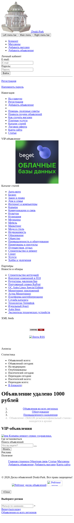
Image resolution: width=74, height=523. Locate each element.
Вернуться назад (11, 509)
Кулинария (14, 216)
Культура (13, 213)
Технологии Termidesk (21, 303)
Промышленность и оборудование (28, 241)
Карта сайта (15, 129)
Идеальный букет (18, 306)
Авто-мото (14, 191)
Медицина (14, 219)
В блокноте (15, 385)
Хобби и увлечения (19, 260)
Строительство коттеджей (23, 275)
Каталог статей (17, 123)
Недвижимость (17, 232)
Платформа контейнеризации (25, 296)
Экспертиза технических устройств (29, 312)
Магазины (14, 44)
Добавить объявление (21, 50)
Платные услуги (18, 120)
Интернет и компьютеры (22, 204)
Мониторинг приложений (23, 290)
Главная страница (19, 461)
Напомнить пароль (12, 86)
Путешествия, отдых (20, 247)
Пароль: (6, 66)
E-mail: (5, 59)
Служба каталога (18, 299)
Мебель (12, 222)
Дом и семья (15, 201)
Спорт (12, 253)
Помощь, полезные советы (24, 111)
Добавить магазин (19, 47)
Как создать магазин (20, 117)
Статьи (12, 132)
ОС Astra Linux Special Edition (25, 287)
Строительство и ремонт (22, 250)
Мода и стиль (16, 229)
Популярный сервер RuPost (24, 284)
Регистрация (8, 81)
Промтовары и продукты (23, 244)
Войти (6, 73)
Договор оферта (17, 126)
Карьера (13, 207)
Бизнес (12, 194)
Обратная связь (39, 461)
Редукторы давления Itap (22, 281)
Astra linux (14, 309)
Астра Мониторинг (19, 293)
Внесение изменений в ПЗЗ (24, 278)
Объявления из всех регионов (18, 512)
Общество (14, 238)
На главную (15, 98)
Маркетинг (14, 225)
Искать (6, 449)
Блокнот (13, 41)
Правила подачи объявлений (25, 114)
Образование (16, 235)
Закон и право (16, 197)
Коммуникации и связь (21, 210)
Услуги (12, 257)
